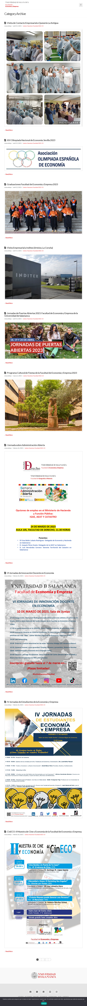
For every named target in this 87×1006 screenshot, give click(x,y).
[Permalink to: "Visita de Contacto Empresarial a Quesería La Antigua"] (43, 78)
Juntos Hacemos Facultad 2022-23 (33, 26)
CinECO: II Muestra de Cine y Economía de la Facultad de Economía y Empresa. (44, 831)
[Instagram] (56, 992)
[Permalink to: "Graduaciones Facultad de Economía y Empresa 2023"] (43, 212)
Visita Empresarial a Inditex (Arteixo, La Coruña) (30, 247)
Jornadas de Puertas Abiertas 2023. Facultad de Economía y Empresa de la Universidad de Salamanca (41, 314)
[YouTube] (50, 992)
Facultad (36, 996)
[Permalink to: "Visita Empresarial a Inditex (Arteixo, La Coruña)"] (43, 277)
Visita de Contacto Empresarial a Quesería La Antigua (32, 23)
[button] (81, 4)
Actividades (28, 996)
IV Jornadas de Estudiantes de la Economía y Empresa (32, 701)
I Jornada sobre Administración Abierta (26, 445)
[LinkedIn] (43, 992)
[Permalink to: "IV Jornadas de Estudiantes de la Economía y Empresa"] (43, 763)
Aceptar (44, 1003)
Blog (59, 996)
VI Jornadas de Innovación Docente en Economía (30, 573)
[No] (85, 1001)
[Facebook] (30, 992)
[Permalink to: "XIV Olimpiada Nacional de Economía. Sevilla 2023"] (43, 158)
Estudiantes (43, 996)
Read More (9, 130)
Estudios (21, 996)
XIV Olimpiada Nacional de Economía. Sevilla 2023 (31, 140)
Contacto (66, 996)
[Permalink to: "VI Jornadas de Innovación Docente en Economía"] (43, 634)
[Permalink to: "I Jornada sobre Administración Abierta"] (43, 505)
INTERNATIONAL (53, 996)
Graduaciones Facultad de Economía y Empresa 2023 (32, 184)
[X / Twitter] (37, 992)
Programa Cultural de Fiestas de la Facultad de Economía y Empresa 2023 (42, 372)
